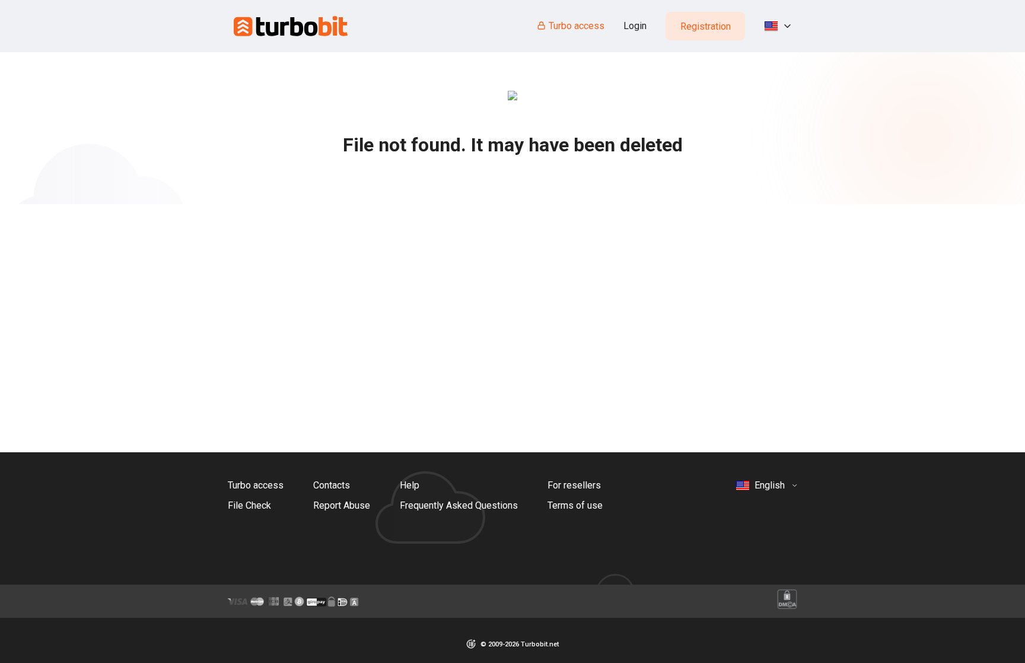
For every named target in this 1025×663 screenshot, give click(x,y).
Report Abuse (341, 505)
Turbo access (576, 25)
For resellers (574, 485)
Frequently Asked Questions (459, 505)
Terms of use (575, 505)
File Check (249, 505)
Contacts (331, 485)
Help (409, 485)
